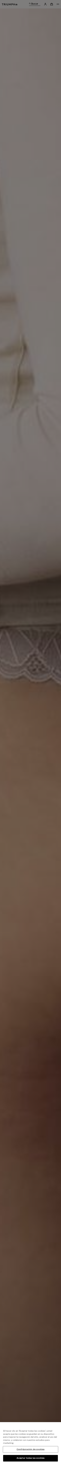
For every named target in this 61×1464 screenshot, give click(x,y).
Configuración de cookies (30, 1449)
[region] (30, 1443)
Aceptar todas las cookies (30, 1458)
